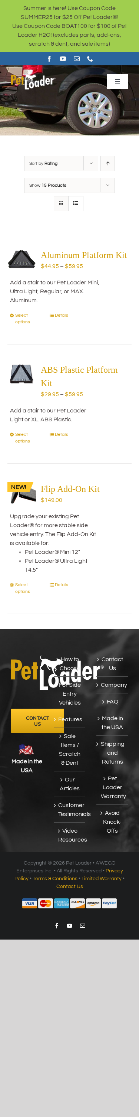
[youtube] (63, 59)
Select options (22, 318)
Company (112, 685)
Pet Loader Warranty (112, 787)
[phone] (90, 59)
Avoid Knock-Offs (112, 822)
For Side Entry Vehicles (70, 694)
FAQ (112, 702)
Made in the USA (112, 722)
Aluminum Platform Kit (84, 255)
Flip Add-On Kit (70, 489)
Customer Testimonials (70, 809)
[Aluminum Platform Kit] (21, 259)
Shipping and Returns (112, 753)
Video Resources (70, 835)
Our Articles (70, 784)
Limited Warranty (102, 878)
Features (70, 719)
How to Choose (70, 663)
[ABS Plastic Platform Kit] (21, 374)
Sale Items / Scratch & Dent (69, 749)
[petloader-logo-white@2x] (33, 76)
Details (61, 315)
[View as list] (76, 203)
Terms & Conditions (55, 878)
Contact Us (112, 663)
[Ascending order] (107, 163)
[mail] (77, 59)
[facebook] (49, 59)
